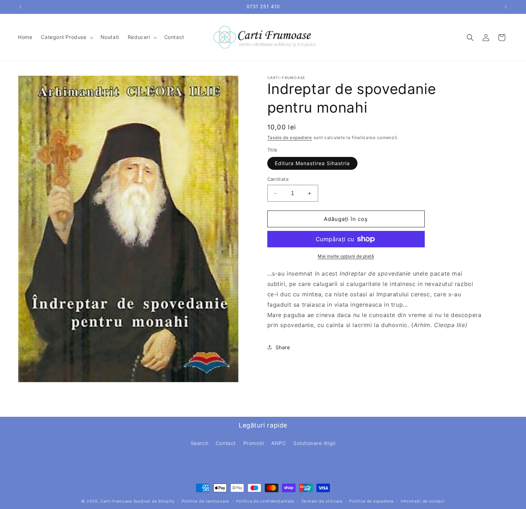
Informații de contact (423, 501)
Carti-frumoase (116, 501)
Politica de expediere (371, 501)
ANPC (278, 443)
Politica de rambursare (205, 501)
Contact (226, 443)
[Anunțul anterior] (20, 7)
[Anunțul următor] (505, 7)
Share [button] (283, 347)
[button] (66, 37)
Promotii (253, 443)
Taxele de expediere (289, 137)
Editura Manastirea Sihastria (312, 163)
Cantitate (278, 179)
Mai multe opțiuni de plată (346, 256)
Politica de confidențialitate (265, 501)
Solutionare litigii (314, 443)
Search (200, 443)
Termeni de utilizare (321, 501)
